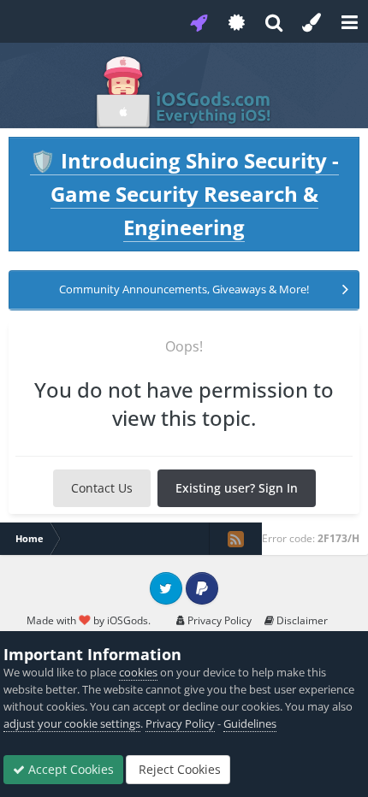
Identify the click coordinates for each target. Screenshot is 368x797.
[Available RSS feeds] (235, 538)
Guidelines (249, 723)
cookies (138, 672)
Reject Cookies (178, 769)
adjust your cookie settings (71, 723)
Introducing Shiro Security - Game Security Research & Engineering (184, 193)
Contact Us (102, 488)
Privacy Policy (218, 620)
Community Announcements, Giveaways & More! (184, 289)
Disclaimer (301, 620)
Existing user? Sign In (236, 488)
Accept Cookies (69, 769)
